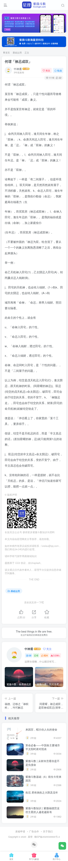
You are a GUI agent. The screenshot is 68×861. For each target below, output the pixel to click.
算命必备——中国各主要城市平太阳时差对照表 (43, 747)
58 (30, 655)
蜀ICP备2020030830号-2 (47, 836)
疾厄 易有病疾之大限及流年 (42, 792)
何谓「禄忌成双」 (18, 61)
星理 (30, 836)
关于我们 (48, 831)
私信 (59, 70)
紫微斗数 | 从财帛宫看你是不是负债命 (43, 763)
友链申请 (20, 831)
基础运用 (17, 52)
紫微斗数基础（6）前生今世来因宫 (43, 778)
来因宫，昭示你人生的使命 (41, 729)
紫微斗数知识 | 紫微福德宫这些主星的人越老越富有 (43, 810)
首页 (7, 52)
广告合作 (34, 831)
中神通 (18, 69)
